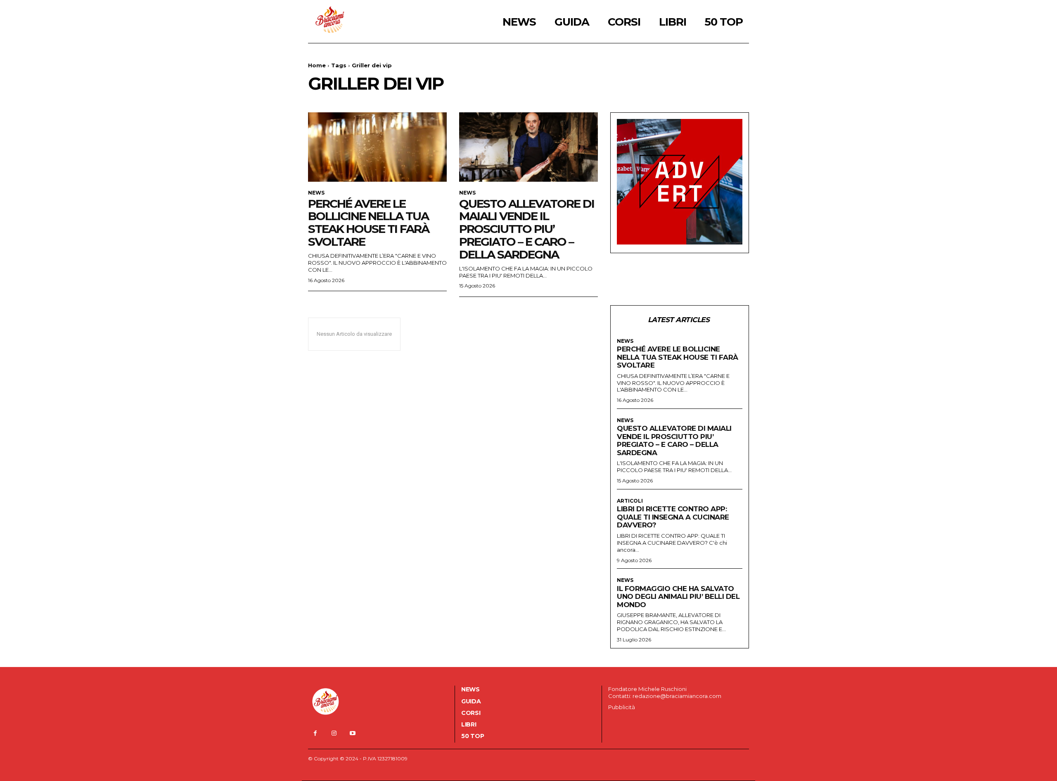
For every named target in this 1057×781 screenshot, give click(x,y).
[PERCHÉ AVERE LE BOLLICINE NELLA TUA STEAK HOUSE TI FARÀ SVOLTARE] (377, 147)
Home (317, 65)
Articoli (630, 501)
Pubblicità (621, 707)
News (316, 193)
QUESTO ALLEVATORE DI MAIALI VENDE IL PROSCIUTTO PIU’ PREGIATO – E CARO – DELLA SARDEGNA (526, 229)
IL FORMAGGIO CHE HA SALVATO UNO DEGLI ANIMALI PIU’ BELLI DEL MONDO (678, 596)
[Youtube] (352, 733)
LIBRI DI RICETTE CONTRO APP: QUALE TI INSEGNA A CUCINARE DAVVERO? (673, 517)
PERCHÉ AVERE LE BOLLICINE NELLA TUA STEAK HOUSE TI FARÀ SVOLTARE (368, 223)
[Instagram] (334, 733)
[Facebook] (315, 733)
